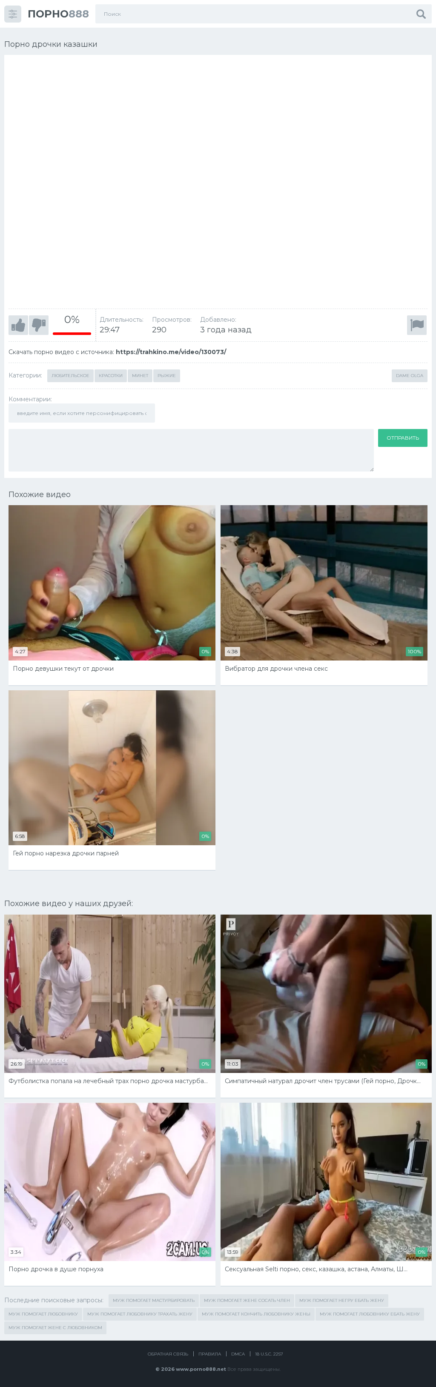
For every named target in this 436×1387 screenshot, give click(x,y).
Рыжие (167, 375)
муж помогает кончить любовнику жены (256, 1314)
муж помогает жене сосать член (247, 1300)
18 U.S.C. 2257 (269, 1354)
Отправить (403, 438)
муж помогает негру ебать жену (341, 1300)
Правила (209, 1354)
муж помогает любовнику (43, 1314)
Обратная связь (168, 1354)
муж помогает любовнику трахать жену (139, 1314)
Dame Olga (409, 375)
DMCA (238, 1354)
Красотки (111, 375)
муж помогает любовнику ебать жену (370, 1314)
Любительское (70, 375)
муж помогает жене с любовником (55, 1327)
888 (58, 14)
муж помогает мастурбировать (154, 1300)
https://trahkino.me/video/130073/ (171, 352)
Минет (140, 375)
